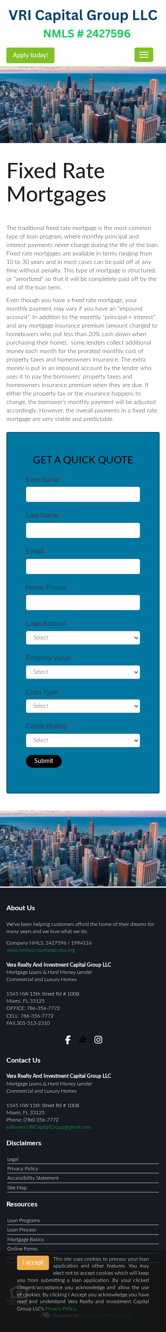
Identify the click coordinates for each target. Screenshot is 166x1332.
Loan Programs (23, 1220)
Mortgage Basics (25, 1239)
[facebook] (67, 1041)
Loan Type (44, 692)
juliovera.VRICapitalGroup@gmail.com (49, 1127)
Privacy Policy (22, 1168)
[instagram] (98, 1041)
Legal (12, 1159)
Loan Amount (48, 623)
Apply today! (30, 55)
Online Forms (22, 1248)
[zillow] (84, 1041)
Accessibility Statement (33, 1178)
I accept (33, 1263)
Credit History (49, 726)
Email (37, 551)
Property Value (50, 658)
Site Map (17, 1187)
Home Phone (48, 587)
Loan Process (21, 1229)
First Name (44, 479)
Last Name (44, 515)
